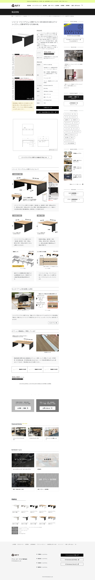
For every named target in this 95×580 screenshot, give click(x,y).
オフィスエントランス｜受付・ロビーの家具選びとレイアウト (77, 176)
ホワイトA (25, 530)
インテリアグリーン (69, 140)
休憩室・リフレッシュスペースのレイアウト (77, 168)
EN (75, 544)
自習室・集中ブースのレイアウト (77, 161)
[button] (47, 107)
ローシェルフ (75, 128)
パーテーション (68, 131)
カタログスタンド (73, 125)
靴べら (72, 137)
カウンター (76, 122)
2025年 (20, 532)
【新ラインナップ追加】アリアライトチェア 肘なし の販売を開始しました (73, 85)
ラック (66, 125)
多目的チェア (75, 119)
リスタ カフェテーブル (34, 438)
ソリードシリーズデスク (23, 527)
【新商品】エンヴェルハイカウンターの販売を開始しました (73, 65)
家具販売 (39, 469)
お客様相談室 (32, 544)
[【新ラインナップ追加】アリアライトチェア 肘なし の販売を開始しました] (73, 75)
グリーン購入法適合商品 (69, 143)
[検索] (82, 5)
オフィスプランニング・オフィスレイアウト (22, 469)
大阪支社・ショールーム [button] (42, 562)
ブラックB (20, 530)
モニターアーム (68, 122)
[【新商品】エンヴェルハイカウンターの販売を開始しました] (73, 55)
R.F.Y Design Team (22, 533)
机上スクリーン (73, 134)
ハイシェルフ (67, 128)
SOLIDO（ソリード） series (24, 528)
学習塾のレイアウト (77, 153)
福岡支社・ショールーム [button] (42, 567)
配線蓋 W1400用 (53, 369)
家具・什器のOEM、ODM (18, 489)
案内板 (66, 134)
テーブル (66, 117)
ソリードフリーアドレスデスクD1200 (35, 527)
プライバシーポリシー (41, 544)
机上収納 (66, 137)
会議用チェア (67, 119)
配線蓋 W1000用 (22, 369)
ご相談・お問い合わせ (69, 544)
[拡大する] (32, 252)
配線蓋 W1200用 (38, 369)
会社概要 (14, 544)
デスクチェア (73, 117)
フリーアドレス (68, 114)
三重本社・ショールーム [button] (42, 554)
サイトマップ (60, 544)
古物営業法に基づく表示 (51, 544)
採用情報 (27, 544)
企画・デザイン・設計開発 (43, 489)
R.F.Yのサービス (20, 544)
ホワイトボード (77, 131)
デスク (75, 114)
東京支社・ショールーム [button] (42, 558)
